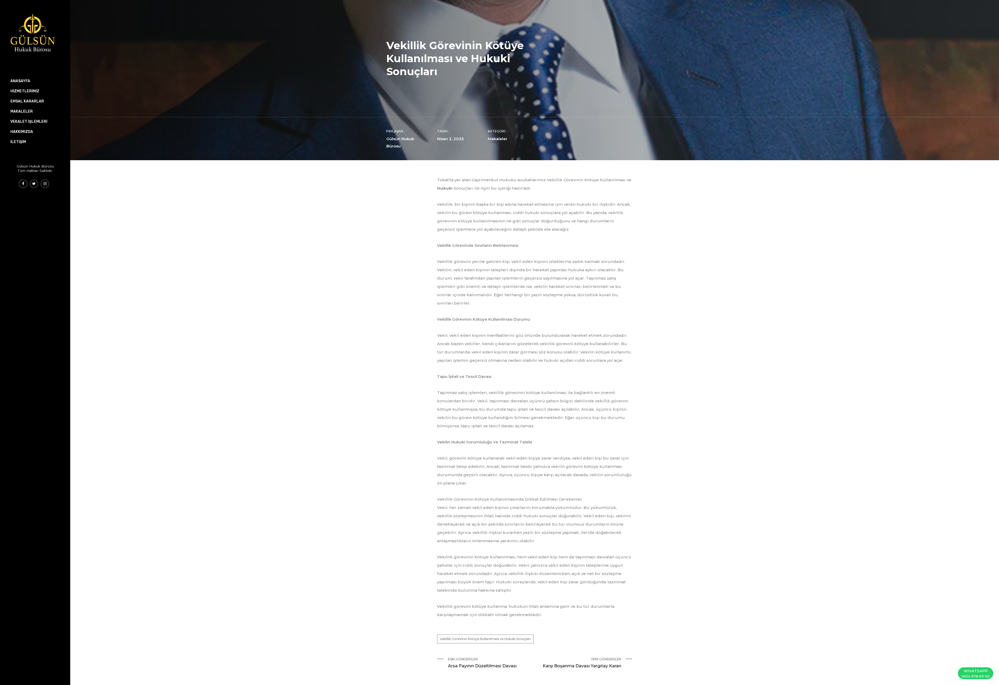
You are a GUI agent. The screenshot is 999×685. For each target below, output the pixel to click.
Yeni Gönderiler (582, 662)
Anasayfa (20, 81)
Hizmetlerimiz (24, 91)
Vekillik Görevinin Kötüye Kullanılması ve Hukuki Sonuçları (485, 639)
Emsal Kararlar (27, 101)
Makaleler (497, 138)
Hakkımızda (21, 132)
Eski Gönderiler (482, 662)
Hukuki (445, 188)
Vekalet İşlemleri (28, 121)
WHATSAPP (976, 673)
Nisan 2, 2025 (450, 138)
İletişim (18, 142)
